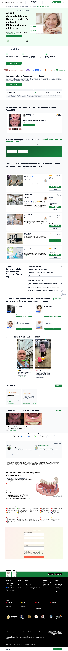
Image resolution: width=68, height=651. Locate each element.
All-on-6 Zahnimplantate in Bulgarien (45, 509)
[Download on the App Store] (51, 574)
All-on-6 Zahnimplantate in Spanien (11, 518)
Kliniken (19, 582)
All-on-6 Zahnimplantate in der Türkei (45, 518)
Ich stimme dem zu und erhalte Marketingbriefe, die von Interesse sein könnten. (34, 552)
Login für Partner (46, 584)
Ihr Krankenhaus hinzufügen (47, 582)
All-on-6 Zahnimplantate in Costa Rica (12, 511)
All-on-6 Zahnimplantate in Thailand (22, 518)
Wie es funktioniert (28, 584)
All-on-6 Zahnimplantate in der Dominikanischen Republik (22, 511)
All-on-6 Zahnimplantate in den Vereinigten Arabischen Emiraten (23, 520)
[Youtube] (10, 590)
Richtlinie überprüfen (58, 585)
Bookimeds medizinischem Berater (44, 445)
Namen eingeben (26, 540)
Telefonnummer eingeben (28, 532)
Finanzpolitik (57, 587)
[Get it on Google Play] (58, 574)
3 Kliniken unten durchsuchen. (18, 65)
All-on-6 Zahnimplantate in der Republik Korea (45, 515)
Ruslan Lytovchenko (32, 428)
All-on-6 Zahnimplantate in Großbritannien (56, 511)
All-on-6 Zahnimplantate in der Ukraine (56, 518)
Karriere (26, 590)
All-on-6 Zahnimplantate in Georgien (45, 511)
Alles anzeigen (58, 410)
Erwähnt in (8, 583)
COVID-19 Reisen (57, 590)
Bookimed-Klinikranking (11, 168)
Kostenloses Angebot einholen (55, 187)
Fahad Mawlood (43, 447)
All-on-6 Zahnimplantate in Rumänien (56, 515)
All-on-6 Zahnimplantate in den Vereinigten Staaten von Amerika (34, 520)
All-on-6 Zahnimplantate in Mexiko (11, 515)
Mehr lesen (25, 188)
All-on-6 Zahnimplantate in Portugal (34, 515)
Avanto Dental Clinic (28, 214)
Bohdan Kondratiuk (13, 430)
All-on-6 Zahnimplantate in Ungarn (11, 520)
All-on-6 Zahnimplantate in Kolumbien (22, 513)
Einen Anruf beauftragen (57, 2)
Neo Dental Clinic (27, 233)
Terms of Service (26, 554)
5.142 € (28, 498)
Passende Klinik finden (14, 36)
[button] (25, 534)
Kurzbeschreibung (26, 545)
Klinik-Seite (55, 189)
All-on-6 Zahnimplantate (11, 92)
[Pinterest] (14, 590)
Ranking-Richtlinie (58, 588)
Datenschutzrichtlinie (38, 551)
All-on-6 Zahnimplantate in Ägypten (11, 522)
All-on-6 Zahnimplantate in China (57, 508)
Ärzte (18, 584)
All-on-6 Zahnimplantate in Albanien (11, 509)
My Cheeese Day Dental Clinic (30, 248)
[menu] (2, 2)
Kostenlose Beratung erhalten (24, 316)
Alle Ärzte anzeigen (57, 298)
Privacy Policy (39, 553)
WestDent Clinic (23, 376)
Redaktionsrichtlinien (58, 591)
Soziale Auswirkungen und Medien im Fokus (32, 588)
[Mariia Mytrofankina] (9, 448)
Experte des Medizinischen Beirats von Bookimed (33, 587)
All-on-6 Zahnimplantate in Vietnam (45, 520)
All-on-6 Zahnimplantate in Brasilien (34, 509)
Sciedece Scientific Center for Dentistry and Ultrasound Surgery (29, 403)
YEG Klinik (40, 379)
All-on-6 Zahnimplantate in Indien (11, 513)
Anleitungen (19, 587)
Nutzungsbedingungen (33, 551)
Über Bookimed (27, 582)
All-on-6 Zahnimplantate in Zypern (56, 520)
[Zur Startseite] (7, 2)
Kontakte (26, 591)
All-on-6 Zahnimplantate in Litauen (45, 513)
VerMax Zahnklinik (28, 176)
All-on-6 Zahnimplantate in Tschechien (33, 518)
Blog (18, 585)
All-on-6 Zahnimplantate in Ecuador (34, 511)
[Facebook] (7, 590)
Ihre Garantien (20, 588)
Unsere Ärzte (27, 585)
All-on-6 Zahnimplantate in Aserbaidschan (22, 509)
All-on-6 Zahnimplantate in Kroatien (34, 513)
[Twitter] (12, 590)
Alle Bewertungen (58, 385)
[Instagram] (8, 590)
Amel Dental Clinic (28, 194)
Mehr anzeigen (9, 401)
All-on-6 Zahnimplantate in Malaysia (56, 513)
